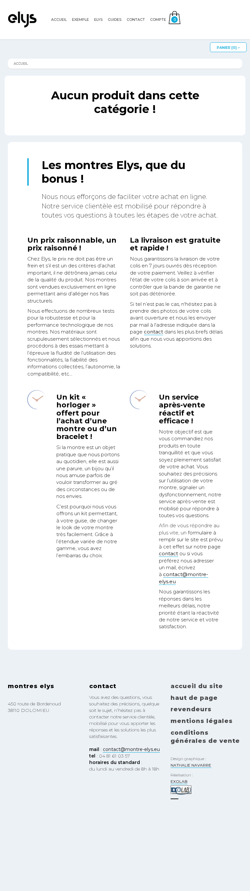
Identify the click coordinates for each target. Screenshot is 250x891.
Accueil (59, 19)
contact (153, 332)
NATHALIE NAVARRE (191, 765)
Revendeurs (191, 709)
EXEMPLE (80, 19)
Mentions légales (202, 721)
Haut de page (194, 697)
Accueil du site (197, 686)
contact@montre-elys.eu (131, 749)
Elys (98, 19)
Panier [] (227, 47)
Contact (136, 19)
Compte (158, 19)
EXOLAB (179, 781)
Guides (114, 19)
